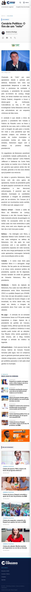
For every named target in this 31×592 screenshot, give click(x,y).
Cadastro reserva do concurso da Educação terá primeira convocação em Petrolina (19, 407)
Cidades (3, 576)
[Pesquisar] (20, 2)
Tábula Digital (14, 589)
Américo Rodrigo (11, 32)
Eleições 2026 (5, 571)
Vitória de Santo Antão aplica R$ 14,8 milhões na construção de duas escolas (19, 399)
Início (3, 15)
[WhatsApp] (3, 37)
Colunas (10, 15)
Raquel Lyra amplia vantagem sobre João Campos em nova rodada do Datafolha (18, 383)
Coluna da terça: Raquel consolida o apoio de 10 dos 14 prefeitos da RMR (19, 423)
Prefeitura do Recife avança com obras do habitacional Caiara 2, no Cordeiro (18, 391)
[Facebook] (7, 37)
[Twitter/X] (11, 37)
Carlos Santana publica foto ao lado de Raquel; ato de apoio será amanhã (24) (19, 415)
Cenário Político (5, 574)
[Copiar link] (15, 37)
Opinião (3, 579)
